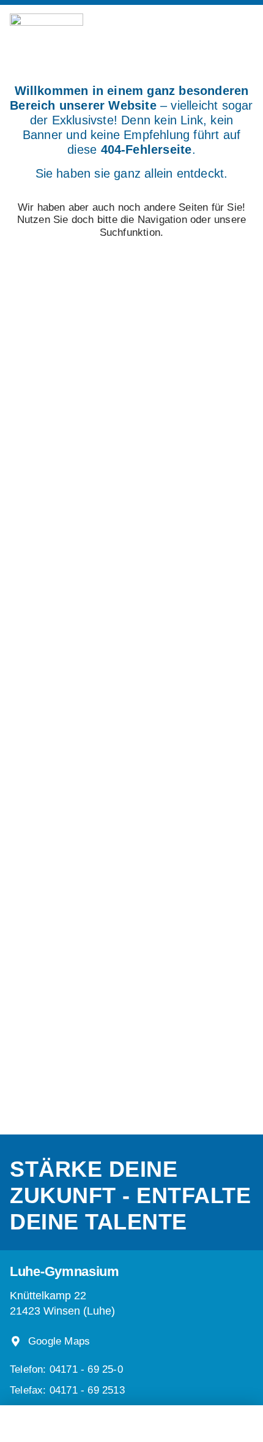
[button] (67, 1390)
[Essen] (131, 1418)
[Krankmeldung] (94, 1418)
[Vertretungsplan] (58, 1418)
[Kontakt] (205, 1418)
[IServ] (161, 1420)
